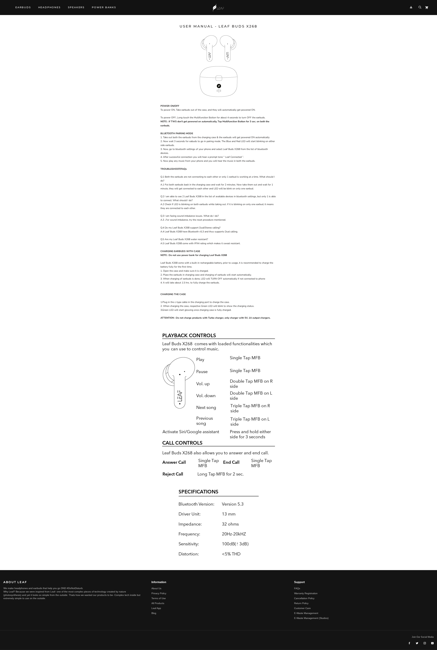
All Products (157, 603)
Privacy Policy (158, 593)
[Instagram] (425, 643)
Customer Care (302, 608)
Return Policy (301, 603)
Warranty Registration (306, 593)
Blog (153, 613)
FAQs (297, 588)
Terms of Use (158, 598)
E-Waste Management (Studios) (311, 618)
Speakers (76, 9)
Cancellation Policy (304, 598)
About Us (156, 588)
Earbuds (23, 9)
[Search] (420, 7)
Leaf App (156, 608)
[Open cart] (426, 7)
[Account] (411, 7)
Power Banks (104, 9)
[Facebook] (409, 643)
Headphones (49, 9)
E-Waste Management (306, 613)
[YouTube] (432, 643)
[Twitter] (417, 643)
